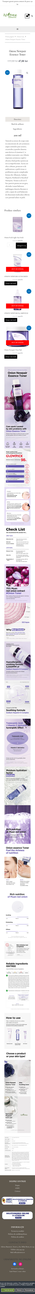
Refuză (19, 1290)
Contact (17, 1191)
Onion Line (20, 37)
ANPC (17, 1188)
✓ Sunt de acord (8, 1290)
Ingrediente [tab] (17, 129)
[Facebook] (14, 1264)
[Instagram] (20, 1264)
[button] (32, 16)
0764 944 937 (20, 1249)
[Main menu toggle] (17, 29)
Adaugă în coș (21, 246)
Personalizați (29, 1290)
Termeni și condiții (17, 1231)
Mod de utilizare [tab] (17, 124)
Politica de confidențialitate (17, 1234)
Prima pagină (9, 37)
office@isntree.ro (19, 1252)
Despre (17, 1185)
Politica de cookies (17, 1237)
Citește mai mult (10, 283)
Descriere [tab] (17, 119)
